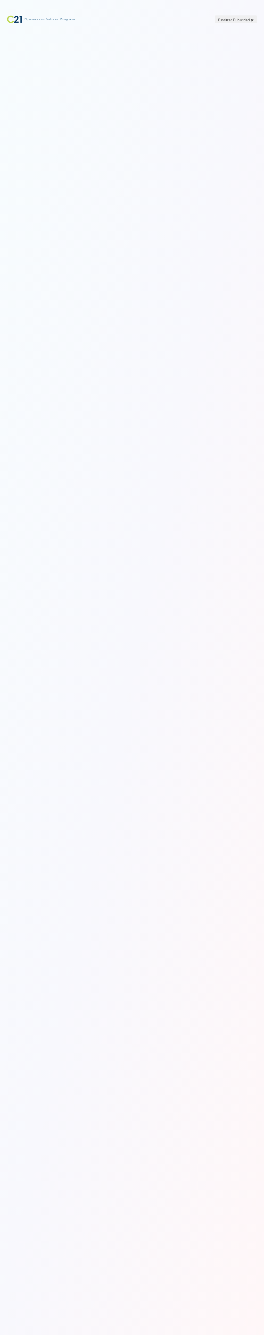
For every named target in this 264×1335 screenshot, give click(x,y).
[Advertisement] (132, 55)
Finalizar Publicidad (234, 19)
